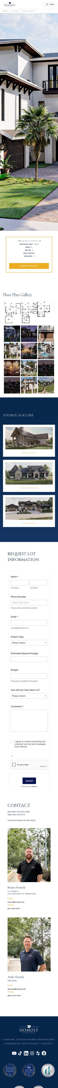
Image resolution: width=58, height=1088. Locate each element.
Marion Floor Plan (29, 453)
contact (46, 1043)
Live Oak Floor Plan (29, 523)
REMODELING (46, 1039)
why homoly (30, 1043)
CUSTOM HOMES (26, 1039)
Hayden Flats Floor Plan (29, 488)
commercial (12, 1043)
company (8, 1039)
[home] (10, 4)
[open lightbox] (12, 313)
